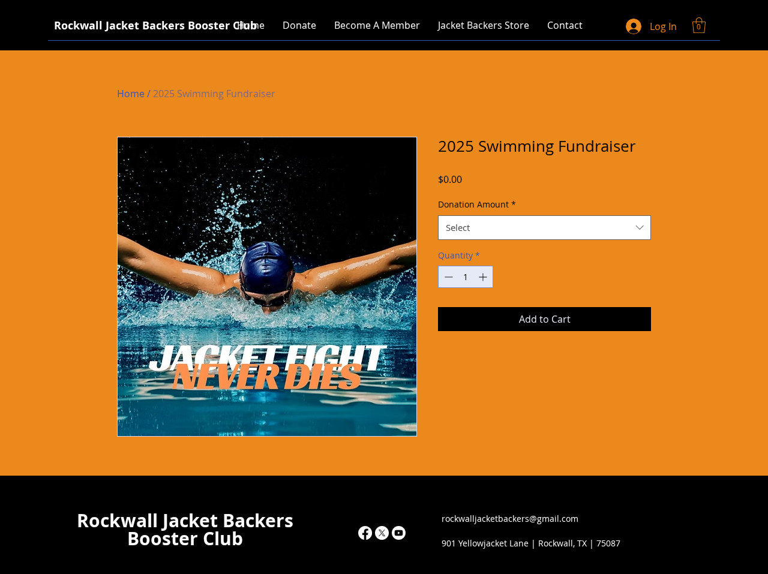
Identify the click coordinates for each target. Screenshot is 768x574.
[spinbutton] (465, 276)
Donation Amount (477, 204)
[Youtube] (399, 533)
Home (131, 93)
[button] (483, 25)
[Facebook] (365, 533)
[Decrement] (447, 276)
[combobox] (544, 227)
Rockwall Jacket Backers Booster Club (185, 529)
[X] (382, 533)
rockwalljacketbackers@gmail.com (510, 518)
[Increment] (483, 276)
